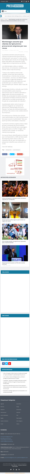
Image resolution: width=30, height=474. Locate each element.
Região (2, 418)
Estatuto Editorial (22, 465)
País (17, 415)
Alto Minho (18, 403)
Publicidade (15, 466)
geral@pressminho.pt (6, 438)
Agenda (2, 403)
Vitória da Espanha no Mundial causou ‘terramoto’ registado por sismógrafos (14, 199)
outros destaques (16, 149)
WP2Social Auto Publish (9, 473)
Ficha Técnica (14, 465)
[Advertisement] (15, 293)
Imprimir (21, 51)
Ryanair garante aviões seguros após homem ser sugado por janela (13, 220)
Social (2, 424)
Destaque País (8, 149)
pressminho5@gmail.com (6, 436)
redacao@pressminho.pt (6, 439)
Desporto (3, 409)
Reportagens (19, 418)
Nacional (18, 412)
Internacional (3, 412)
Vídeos (17, 424)
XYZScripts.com (22, 473)
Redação (6, 50)
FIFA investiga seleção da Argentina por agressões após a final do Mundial (14, 242)
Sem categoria (19, 421)
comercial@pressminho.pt (7, 441)
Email (27, 51)
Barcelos (2, 406)
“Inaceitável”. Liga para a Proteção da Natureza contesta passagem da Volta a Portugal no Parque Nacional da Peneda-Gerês (14, 382)
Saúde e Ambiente (4, 421)
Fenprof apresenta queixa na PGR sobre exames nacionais (13, 263)
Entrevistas (18, 409)
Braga (17, 406)
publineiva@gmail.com (22, 457)
